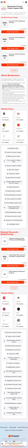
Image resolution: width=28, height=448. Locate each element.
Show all (14, 70)
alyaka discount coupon (13, 177)
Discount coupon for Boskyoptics (13, 358)
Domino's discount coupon (13, 152)
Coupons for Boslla (13, 173)
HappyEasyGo (20, 140)
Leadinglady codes (14, 224)
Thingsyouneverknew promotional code (14, 207)
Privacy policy (15, 438)
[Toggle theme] (26, 2)
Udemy (18, 117)
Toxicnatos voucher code (14, 388)
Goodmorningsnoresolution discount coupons (13, 182)
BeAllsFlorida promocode (14, 345)
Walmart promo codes (14, 156)
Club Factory (5, 301)
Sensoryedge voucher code (13, 202)
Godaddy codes (13, 148)
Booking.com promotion (13, 349)
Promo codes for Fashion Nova (14, 161)
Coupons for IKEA (14, 353)
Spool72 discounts (14, 187)
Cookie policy (15, 444)
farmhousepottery (7, 140)
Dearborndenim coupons (14, 191)
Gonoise (18, 324)
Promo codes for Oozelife (14, 199)
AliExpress (19, 128)
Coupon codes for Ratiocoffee (14, 408)
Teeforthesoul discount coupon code (13, 393)
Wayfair (18, 301)
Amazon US (5, 117)
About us (7, 430)
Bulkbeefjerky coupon (14, 367)
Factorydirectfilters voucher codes (14, 398)
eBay (3, 128)
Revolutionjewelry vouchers (13, 195)
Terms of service (22, 438)
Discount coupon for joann (13, 332)
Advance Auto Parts (7, 312)
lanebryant (5, 324)
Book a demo (4, 427)
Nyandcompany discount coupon (14, 341)
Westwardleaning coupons (13, 212)
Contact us (14, 430)
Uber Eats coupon (14, 169)
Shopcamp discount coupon (13, 376)
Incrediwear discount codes (13, 384)
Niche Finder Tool (23, 427)
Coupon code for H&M (13, 336)
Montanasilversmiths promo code (13, 371)
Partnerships (12, 427)
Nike (17, 312)
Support (20, 430)
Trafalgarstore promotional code (13, 413)
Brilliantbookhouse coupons (13, 403)
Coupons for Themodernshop (14, 220)
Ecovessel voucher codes (14, 216)
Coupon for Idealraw (13, 363)
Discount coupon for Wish (13, 165)
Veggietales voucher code (14, 380)
